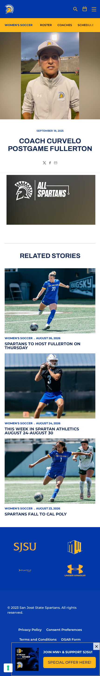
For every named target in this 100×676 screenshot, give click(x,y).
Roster (46, 25)
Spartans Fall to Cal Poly (36, 514)
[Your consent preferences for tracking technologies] (8, 667)
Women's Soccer (19, 338)
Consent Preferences (64, 630)
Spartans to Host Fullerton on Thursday (42, 345)
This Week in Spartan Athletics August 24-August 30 (42, 431)
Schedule (86, 25)
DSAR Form (71, 639)
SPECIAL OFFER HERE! (72, 663)
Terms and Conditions (38, 639)
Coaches (64, 25)
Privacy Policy (30, 630)
